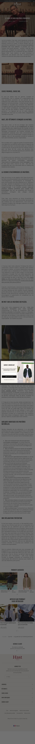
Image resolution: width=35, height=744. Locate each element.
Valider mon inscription (9, 376)
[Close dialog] (33, 361)
